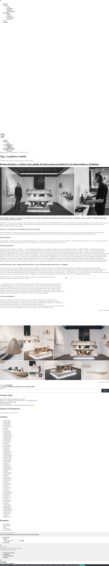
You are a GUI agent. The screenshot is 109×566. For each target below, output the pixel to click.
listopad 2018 (7, 454)
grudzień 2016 (7, 478)
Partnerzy (9, 16)
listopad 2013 (7, 507)
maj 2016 (5, 481)
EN (13, 563)
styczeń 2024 (6, 423)
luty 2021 (6, 443)
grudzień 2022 (7, 432)
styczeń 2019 (6, 451)
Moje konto (6, 537)
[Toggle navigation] (54, 132)
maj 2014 (5, 498)
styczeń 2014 (6, 504)
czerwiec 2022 (7, 437)
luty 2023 (6, 429)
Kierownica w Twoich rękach (8, 402)
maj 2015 (5, 486)
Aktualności (9, 385)
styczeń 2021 (6, 445)
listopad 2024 (7, 422)
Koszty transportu (8, 555)
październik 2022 (8, 435)
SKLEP (5, 4)
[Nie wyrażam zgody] (84, 565)
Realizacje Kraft (7, 530)
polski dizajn (18, 386)
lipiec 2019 (6, 449)
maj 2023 (5, 428)
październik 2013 (8, 509)
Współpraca (6, 13)
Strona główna (4, 152)
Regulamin (6, 554)
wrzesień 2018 (7, 457)
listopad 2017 (7, 466)
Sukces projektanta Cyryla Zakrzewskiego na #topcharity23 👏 (17, 405)
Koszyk (6, 542)
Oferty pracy (6, 528)
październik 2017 (8, 468)
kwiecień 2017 (7, 472)
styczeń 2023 (6, 431)
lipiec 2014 (6, 495)
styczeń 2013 (6, 516)
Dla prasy (9, 19)
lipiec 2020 (6, 448)
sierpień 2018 (7, 458)
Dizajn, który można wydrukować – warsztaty (12, 399)
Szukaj (2, 388)
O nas (8, 7)
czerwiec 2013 (7, 513)
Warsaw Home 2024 (5, 403)
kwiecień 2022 (7, 439)
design (5, 386)
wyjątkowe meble (30, 386)
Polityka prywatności (5, 534)
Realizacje (9, 10)
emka (31, 160)
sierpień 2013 (7, 512)
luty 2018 (6, 463)
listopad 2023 (7, 425)
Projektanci (10, 8)
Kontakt (5, 22)
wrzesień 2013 (7, 510)
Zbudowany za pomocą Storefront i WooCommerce (25, 534)
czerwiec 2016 (7, 480)
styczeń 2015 (6, 491)
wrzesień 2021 (7, 440)
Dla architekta (10, 17)
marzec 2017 (6, 474)
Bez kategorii (7, 525)
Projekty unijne (11, 11)
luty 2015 (6, 489)
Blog (4, 527)
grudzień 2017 (7, 465)
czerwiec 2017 (7, 469)
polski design (10, 386)
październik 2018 (8, 455)
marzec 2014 (6, 501)
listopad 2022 (7, 434)
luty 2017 (6, 475)
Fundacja (5, 5)
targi (23, 386)
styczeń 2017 (6, 477)
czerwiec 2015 (7, 484)
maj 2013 (5, 515)
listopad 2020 (7, 446)
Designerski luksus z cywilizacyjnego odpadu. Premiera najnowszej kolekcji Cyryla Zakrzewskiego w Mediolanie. (49, 164)
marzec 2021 (6, 442)
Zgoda (81, 565)
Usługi (8, 14)
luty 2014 (6, 503)
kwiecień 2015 (7, 487)
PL (5, 562)
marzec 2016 (6, 483)
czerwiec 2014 (7, 497)
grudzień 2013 (7, 506)
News (5, 20)
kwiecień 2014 (7, 500)
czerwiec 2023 (7, 426)
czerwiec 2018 (7, 460)
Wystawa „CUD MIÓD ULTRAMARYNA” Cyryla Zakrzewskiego (18, 400)
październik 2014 (8, 492)
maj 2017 (5, 471)
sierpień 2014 (7, 494)
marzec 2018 (6, 461)
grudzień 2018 (7, 452)
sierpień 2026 (7, 420)
